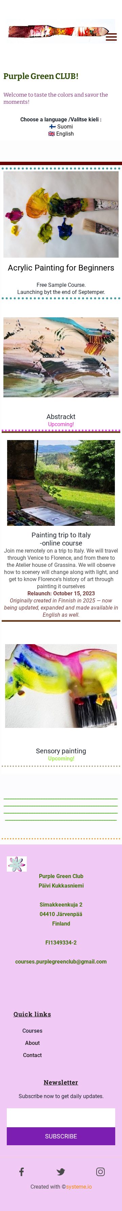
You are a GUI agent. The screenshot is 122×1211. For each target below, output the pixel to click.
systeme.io (79, 1187)
